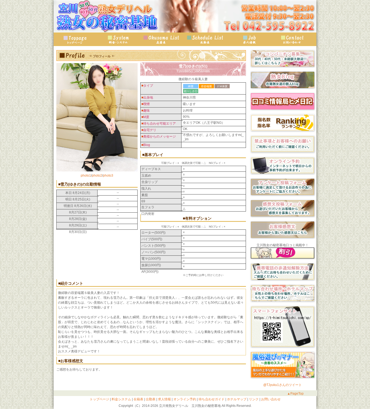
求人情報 (248, 39)
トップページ (75, 39)
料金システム (121, 399)
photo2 (97, 175)
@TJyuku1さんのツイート (282, 385)
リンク (253, 399)
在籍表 (162, 39)
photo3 (108, 175)
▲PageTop (295, 393)
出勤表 (205, 39)
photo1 (86, 175)
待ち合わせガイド (211, 399)
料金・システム (118, 39)
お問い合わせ (292, 39)
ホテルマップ (236, 399)
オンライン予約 (184, 399)
